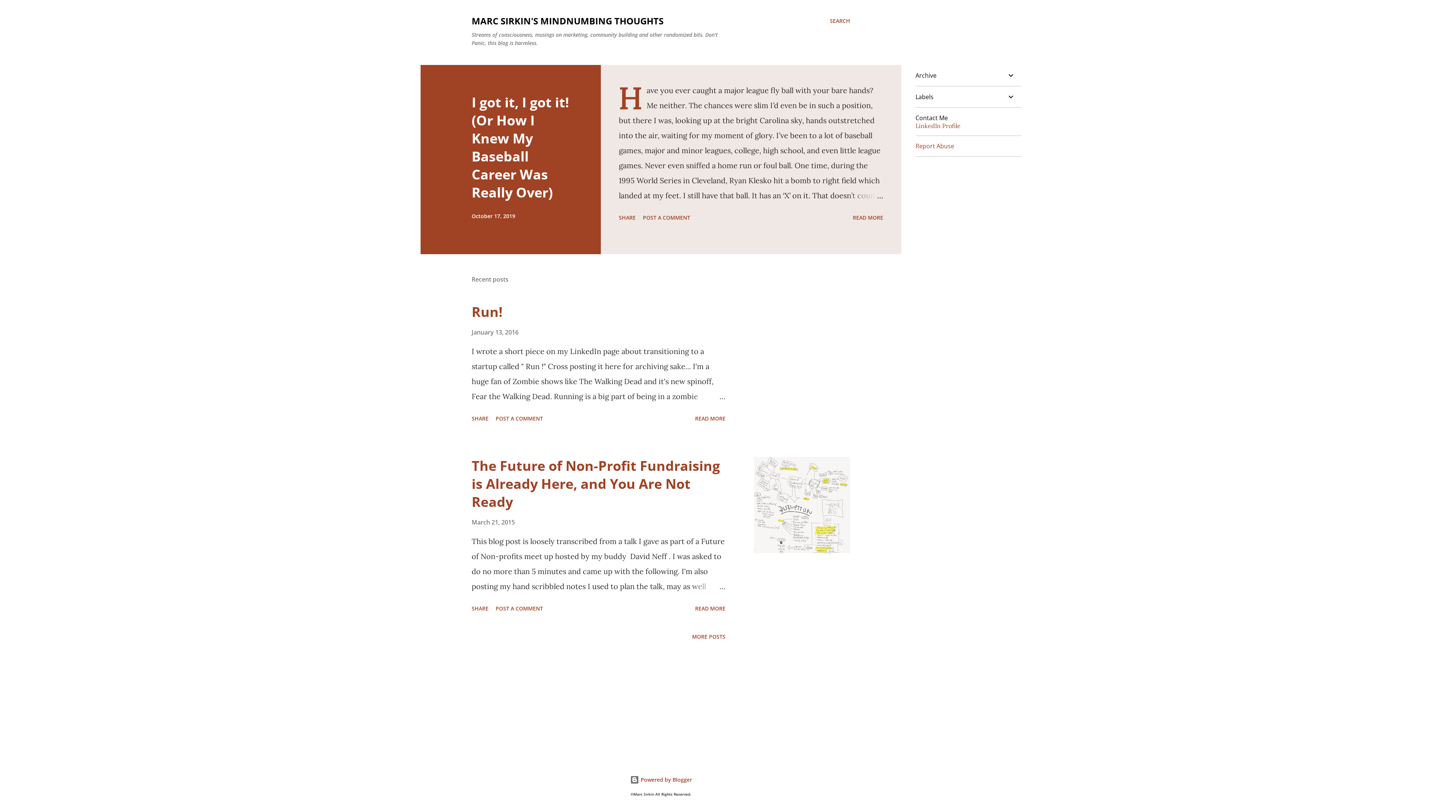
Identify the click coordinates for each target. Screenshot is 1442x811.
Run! (487, 312)
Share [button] (627, 217)
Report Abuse (935, 146)
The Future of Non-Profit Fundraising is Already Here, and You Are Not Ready (596, 484)
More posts (709, 636)
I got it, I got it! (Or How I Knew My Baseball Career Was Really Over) (520, 147)
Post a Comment (666, 217)
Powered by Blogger (665, 779)
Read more (868, 217)
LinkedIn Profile (938, 126)
